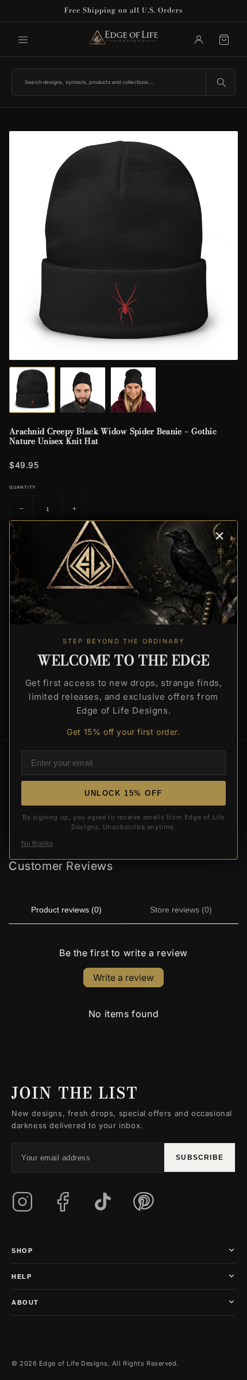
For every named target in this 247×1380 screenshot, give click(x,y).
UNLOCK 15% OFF (123, 793)
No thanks (37, 843)
